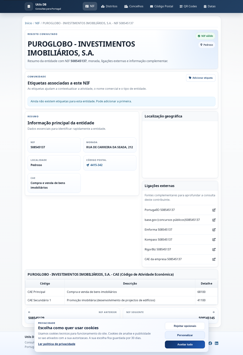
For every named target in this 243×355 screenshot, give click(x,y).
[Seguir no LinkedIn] (216, 343)
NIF (92, 6)
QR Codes (190, 6)
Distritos (111, 6)
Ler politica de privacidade (56, 344)
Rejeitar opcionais (185, 326)
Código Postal (163, 6)
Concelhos (136, 6)
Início (28, 23)
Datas (212, 6)
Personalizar (185, 335)
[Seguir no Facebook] (210, 343)
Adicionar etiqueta (202, 78)
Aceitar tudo (185, 344)
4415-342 (96, 165)
